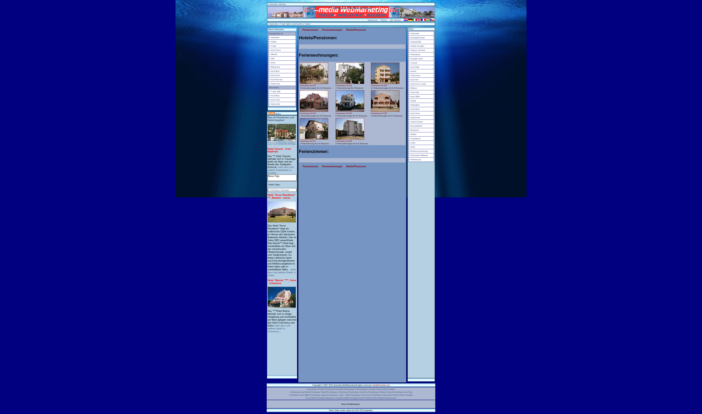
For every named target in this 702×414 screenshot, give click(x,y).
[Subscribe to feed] (271, 114)
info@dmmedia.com (381, 385)
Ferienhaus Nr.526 (343, 85)
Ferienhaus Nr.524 (307, 113)
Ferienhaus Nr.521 (307, 85)
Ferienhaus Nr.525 (379, 85)
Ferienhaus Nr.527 (307, 141)
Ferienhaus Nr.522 (379, 113)
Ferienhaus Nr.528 (343, 141)
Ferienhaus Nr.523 (343, 113)
